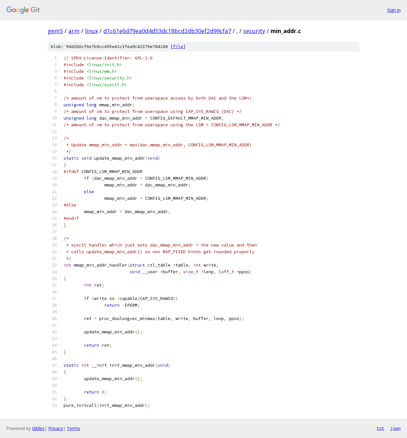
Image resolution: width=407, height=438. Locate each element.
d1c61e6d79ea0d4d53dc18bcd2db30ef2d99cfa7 (167, 31)
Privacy (55, 428)
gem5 (55, 31)
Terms (73, 428)
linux (91, 31)
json (395, 428)
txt (380, 428)
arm (73, 31)
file (178, 46)
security (254, 31)
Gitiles (38, 428)
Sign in (394, 10)
